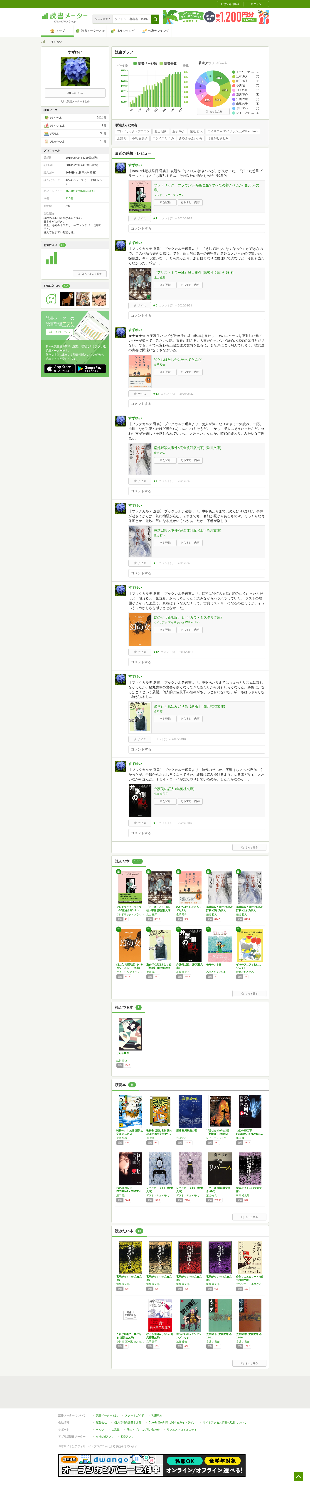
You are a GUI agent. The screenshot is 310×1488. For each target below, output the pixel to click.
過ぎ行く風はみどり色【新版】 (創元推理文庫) (189, 706)
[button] (155, 19)
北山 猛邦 (161, 131)
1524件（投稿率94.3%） (81, 191)
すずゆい (135, 165)
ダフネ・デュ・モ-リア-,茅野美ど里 (160, 1195)
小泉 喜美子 (140, 138)
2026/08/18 (179, 739)
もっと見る (216, 111)
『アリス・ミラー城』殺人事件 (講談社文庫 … (158, 910)
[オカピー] (67, 305)
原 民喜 (150, 1138)
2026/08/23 (185, 305)
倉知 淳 (122, 138)
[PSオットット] (83, 305)
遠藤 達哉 (181, 1341)
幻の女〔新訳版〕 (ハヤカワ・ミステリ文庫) (188, 617)
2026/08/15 (185, 823)
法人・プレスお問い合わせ (143, 1429)
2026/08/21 (185, 481)
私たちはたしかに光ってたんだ (178, 359)
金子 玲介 (178, 131)
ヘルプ (100, 1429)
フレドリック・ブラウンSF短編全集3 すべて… (128, 910)
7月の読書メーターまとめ (75, 101)
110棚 (69, 198)
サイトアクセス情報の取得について (224, 1422)
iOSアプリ (127, 1436)
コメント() (166, 218)
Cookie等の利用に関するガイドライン (172, 1422)
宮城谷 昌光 (212, 1341)
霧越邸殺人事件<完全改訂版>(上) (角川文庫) (187, 530)
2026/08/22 (187, 393)
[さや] (51, 305)
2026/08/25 (185, 218)
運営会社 (101, 1422)
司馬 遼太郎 (242, 1195)
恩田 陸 (240, 1138)
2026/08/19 (187, 652)
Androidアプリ (105, 1436)
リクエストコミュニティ (182, 1429)
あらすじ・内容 (190, 202)
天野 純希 (121, 1138)
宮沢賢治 (181, 1138)
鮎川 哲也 (121, 1060)
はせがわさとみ (218, 138)
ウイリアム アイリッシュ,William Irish (233, 131)
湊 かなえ (211, 1195)
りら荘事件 (122, 1053)
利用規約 (156, 1415)
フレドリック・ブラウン (133, 131)
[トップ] (43, 42)
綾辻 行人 (196, 131)
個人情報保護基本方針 (127, 1422)
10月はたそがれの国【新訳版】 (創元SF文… (217, 1134)
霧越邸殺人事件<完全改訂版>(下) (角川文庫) (187, 448)
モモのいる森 (213, 964)
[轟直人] (99, 305)
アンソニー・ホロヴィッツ (250, 1284)
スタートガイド (134, 1415)
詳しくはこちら (59, 332)
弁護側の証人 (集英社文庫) (174, 789)
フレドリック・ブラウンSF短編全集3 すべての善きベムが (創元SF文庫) (206, 187)
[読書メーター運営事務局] (51, 264)
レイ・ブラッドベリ (217, 1138)
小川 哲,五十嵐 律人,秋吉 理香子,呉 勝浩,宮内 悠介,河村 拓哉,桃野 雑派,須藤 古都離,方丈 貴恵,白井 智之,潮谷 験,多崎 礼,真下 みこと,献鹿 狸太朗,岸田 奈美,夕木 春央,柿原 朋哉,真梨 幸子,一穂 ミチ (130, 1341)
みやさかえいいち (191, 138)
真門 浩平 (151, 1341)
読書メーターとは (107, 1415)
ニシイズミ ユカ (163, 138)
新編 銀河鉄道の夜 (186, 1130)
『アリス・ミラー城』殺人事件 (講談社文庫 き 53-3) (194, 272)
